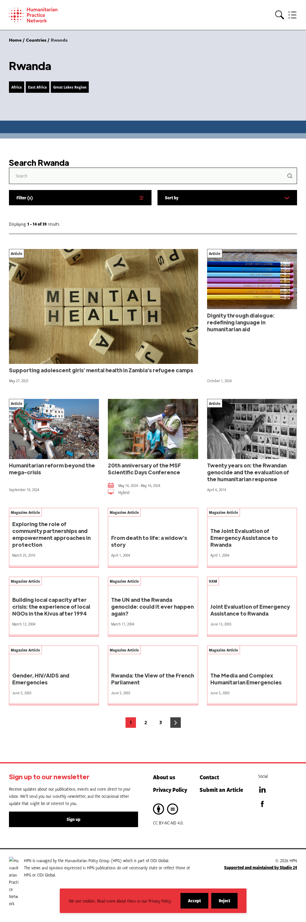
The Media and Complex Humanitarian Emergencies (245, 679)
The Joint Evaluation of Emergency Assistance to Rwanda (244, 537)
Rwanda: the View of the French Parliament (152, 679)
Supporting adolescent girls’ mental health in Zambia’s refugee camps (101, 370)
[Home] (42, 14)
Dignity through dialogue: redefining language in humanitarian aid (241, 322)
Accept (198, 903)
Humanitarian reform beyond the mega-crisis (52, 469)
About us (164, 777)
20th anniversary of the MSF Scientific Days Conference (144, 469)
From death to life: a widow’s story (149, 541)
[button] (279, 15)
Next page (175, 722)
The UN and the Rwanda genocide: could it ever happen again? (152, 606)
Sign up (73, 819)
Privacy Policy (170, 790)
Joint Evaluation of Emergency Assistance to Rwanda (250, 610)
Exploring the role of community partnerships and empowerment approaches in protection (51, 534)
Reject (228, 903)
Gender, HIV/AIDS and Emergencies (40, 679)
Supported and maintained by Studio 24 (260, 867)
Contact (209, 777)
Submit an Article (221, 790)
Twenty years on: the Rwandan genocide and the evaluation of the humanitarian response (248, 472)
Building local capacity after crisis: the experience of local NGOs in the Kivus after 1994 (51, 606)
